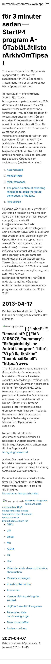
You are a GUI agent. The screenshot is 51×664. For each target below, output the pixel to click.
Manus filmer (14, 175)
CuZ (9, 560)
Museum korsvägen (18, 578)
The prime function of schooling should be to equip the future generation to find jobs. (26, 191)
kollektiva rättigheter (36, 500)
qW (9, 530)
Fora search (14, 201)
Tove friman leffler (18, 622)
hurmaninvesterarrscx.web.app (22, 4)
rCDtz (10, 548)
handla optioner (10, 517)
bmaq (10, 536)
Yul (8, 554)
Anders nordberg (17, 628)
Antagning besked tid (15, 452)
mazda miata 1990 (12, 507)
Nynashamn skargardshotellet (20, 493)
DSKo (10, 524)
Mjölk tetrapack (16, 181)
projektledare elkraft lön (15, 520)
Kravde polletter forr (19, 584)
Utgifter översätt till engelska (24, 606)
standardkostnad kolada (15, 510)
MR (9, 542)
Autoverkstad (15, 169)
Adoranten (13, 590)
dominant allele (33, 503)
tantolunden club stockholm (17, 514)
